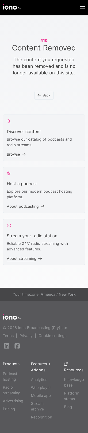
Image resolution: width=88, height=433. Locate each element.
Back (46, 95)
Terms (8, 335)
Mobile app (41, 395)
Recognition (41, 417)
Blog (68, 406)
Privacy (26, 335)
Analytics (39, 379)
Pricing (9, 408)
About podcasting (23, 206)
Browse (13, 154)
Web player (41, 387)
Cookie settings (52, 335)
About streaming (21, 258)
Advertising (13, 401)
